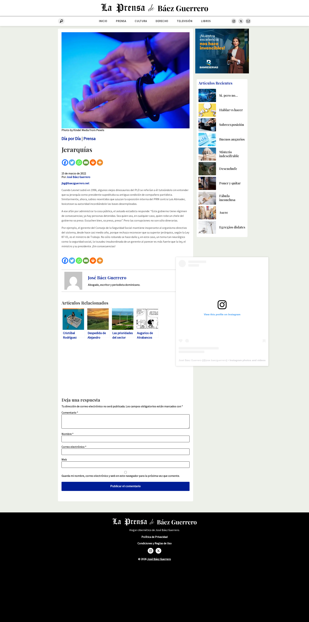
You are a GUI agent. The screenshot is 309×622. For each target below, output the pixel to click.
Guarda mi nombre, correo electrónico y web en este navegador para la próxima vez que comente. (121, 476)
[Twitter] (72, 162)
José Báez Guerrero (78, 177)
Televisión (184, 21)
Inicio (103, 21)
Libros (206, 21)
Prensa (121, 21)
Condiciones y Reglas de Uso (155, 543)
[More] (100, 162)
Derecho (162, 21)
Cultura (141, 21)
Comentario (70, 412)
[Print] (93, 162)
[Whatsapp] (79, 162)
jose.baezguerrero (216, 360)
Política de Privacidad (154, 537)
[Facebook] (65, 162)
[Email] (86, 162)
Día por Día (71, 138)
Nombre (67, 434)
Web (64, 459)
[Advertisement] (126, 369)
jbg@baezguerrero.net (75, 183)
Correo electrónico (74, 447)
